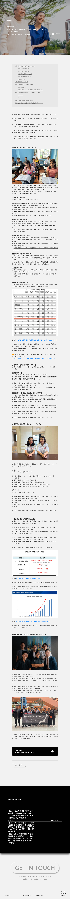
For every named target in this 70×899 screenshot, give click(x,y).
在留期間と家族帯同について (25, 76)
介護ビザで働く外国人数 (21, 82)
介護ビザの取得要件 (23, 68)
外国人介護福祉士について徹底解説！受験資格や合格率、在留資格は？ (33, 358)
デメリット (21, 97)
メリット (20, 95)
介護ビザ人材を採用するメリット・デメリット (27, 92)
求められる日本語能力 (24, 71)
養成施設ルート (22, 87)
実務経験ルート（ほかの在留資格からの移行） (30, 90)
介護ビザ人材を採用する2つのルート (25, 84)
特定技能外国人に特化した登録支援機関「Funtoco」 (29, 103)
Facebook (63, 893)
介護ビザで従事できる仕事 (25, 74)
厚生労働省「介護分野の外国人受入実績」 (29, 578)
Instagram (63, 895)
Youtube (63, 892)
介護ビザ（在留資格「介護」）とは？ (25, 66)
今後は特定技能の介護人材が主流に (24, 100)
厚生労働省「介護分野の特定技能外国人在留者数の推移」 (33, 621)
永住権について (22, 79)
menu (65, 3)
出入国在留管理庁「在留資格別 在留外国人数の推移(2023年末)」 (37, 340)
